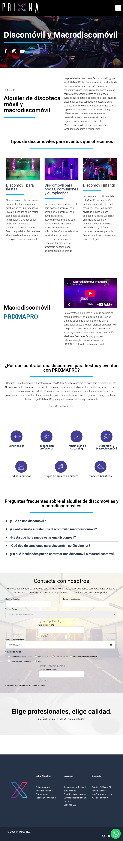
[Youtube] (22, 51)
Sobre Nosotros (43, 787)
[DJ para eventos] (21, 467)
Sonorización (16, 445)
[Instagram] (14, 51)
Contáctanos (42, 794)
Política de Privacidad (46, 798)
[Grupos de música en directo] (61, 467)
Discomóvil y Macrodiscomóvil (106, 447)
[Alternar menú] (118, 8)
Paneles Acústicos (100, 476)
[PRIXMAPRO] (20, 7)
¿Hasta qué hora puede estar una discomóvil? (43, 537)
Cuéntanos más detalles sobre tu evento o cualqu (25, 685)
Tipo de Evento (11, 609)
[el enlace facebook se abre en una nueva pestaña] (109, 835)
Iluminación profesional (46, 447)
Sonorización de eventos (75, 794)
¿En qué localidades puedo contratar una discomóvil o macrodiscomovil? (62, 554)
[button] (61, 521)
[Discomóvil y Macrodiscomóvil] (106, 436)
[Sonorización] (16, 436)
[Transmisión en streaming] (76, 436)
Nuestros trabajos (44, 790)
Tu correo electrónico (71, 599)
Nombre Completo (12, 599)
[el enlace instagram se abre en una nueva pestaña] (103, 835)
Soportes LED (70, 805)
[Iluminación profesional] (46, 436)
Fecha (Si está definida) (14, 639)
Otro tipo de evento (46, 625)
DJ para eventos (21, 476)
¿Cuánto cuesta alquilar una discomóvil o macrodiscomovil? (53, 529)
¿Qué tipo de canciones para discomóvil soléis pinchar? (50, 546)
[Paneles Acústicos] (100, 467)
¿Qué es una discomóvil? (28, 521)
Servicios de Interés (13, 652)
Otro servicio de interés (48, 670)
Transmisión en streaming (76, 447)
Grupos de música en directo (61, 476)
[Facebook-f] (6, 51)
